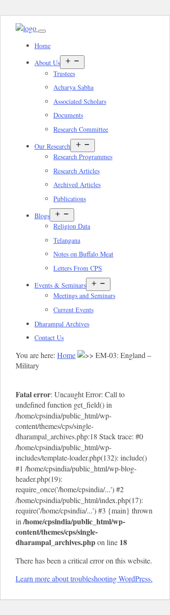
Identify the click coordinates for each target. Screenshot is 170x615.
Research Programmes (82, 156)
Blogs (42, 215)
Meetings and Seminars (84, 295)
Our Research (52, 146)
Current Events (73, 309)
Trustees (64, 73)
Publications (69, 198)
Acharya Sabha (73, 87)
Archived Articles (77, 184)
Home (42, 45)
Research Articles (76, 170)
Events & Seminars (60, 285)
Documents (68, 115)
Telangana (66, 240)
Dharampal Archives (61, 323)
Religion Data (71, 226)
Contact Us (49, 337)
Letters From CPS (77, 268)
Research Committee (80, 129)
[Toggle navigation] (42, 31)
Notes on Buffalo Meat (83, 253)
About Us (47, 62)
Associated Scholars (79, 101)
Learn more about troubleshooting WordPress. (84, 578)
